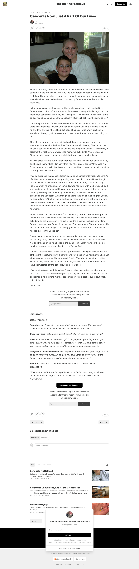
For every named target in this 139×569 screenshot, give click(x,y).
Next (102, 422)
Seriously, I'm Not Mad (41, 471)
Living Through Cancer (40, 12)
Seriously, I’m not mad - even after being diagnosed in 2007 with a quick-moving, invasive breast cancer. (57, 475)
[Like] (32, 28)
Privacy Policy (86, 542)
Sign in (132, 4)
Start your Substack (63, 559)
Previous (38, 422)
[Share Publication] (112, 4)
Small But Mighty (39, 504)
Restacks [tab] (44, 438)
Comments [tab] (35, 438)
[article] (69, 476)
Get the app (80, 559)
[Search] (107, 4)
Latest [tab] (38, 465)
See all (34, 521)
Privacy (68, 554)
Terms (75, 554)
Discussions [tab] (47, 465)
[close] (90, 512)
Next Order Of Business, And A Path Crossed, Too (55, 488)
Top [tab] (32, 465)
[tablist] (39, 438)
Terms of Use (80, 540)
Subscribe (121, 4)
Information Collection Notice (68, 542)
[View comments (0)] (37, 28)
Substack (58, 564)
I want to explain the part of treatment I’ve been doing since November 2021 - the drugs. (59, 508)
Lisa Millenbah (40, 21)
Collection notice (84, 554)
